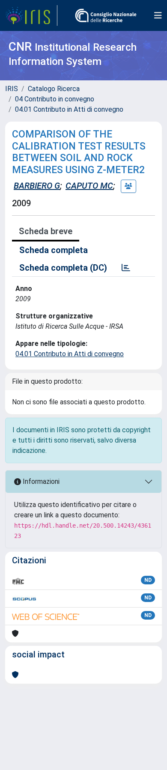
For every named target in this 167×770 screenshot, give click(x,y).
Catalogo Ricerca (54, 89)
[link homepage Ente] (105, 15)
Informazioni (40, 481)
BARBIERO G (37, 185)
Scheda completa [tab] (53, 250)
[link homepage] (31, 15)
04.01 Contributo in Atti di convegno (69, 109)
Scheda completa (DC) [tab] (63, 268)
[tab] (125, 268)
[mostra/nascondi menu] (158, 15)
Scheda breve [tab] (45, 231)
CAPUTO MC (89, 185)
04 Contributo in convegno (54, 99)
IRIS (11, 89)
